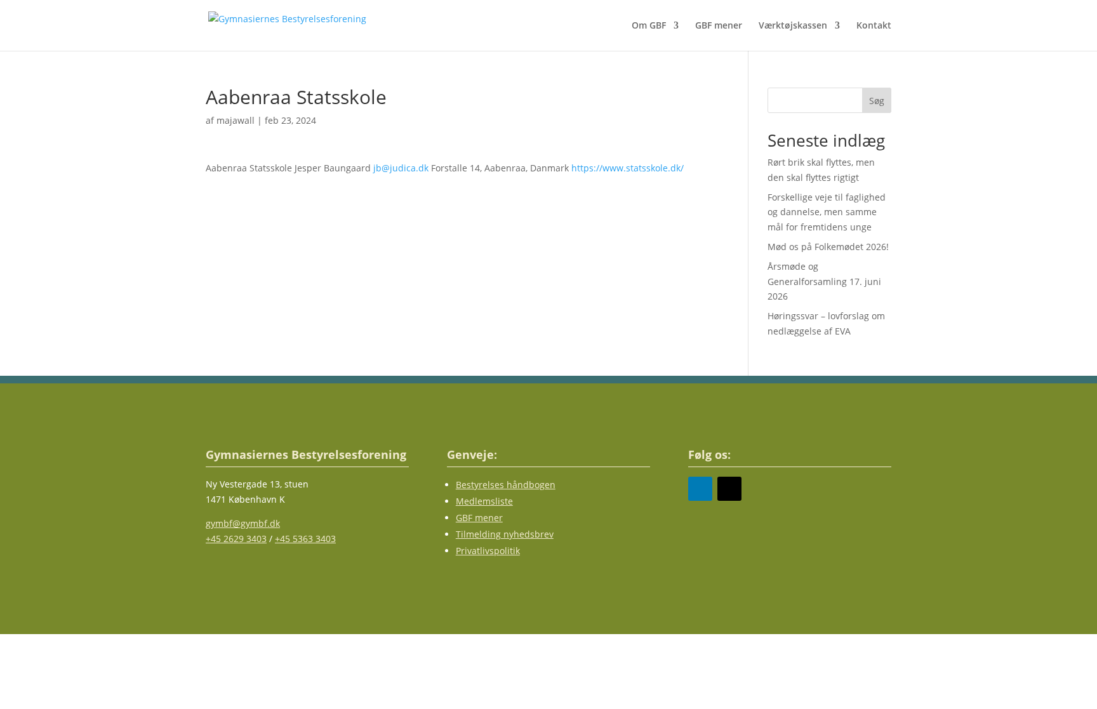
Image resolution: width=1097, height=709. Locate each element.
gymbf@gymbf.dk (243, 523)
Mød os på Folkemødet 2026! (828, 247)
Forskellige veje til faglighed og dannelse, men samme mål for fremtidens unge (827, 212)
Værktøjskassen (793, 26)
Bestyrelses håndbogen (505, 485)
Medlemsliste (484, 501)
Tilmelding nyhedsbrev (505, 534)
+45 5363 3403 (305, 539)
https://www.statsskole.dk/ (627, 168)
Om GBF (649, 26)
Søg (876, 101)
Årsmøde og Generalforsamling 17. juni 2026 (824, 281)
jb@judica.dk (401, 168)
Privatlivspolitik (488, 551)
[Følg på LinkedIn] (700, 489)
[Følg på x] (729, 489)
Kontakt (873, 26)
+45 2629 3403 (236, 539)
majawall (235, 120)
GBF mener (718, 26)
